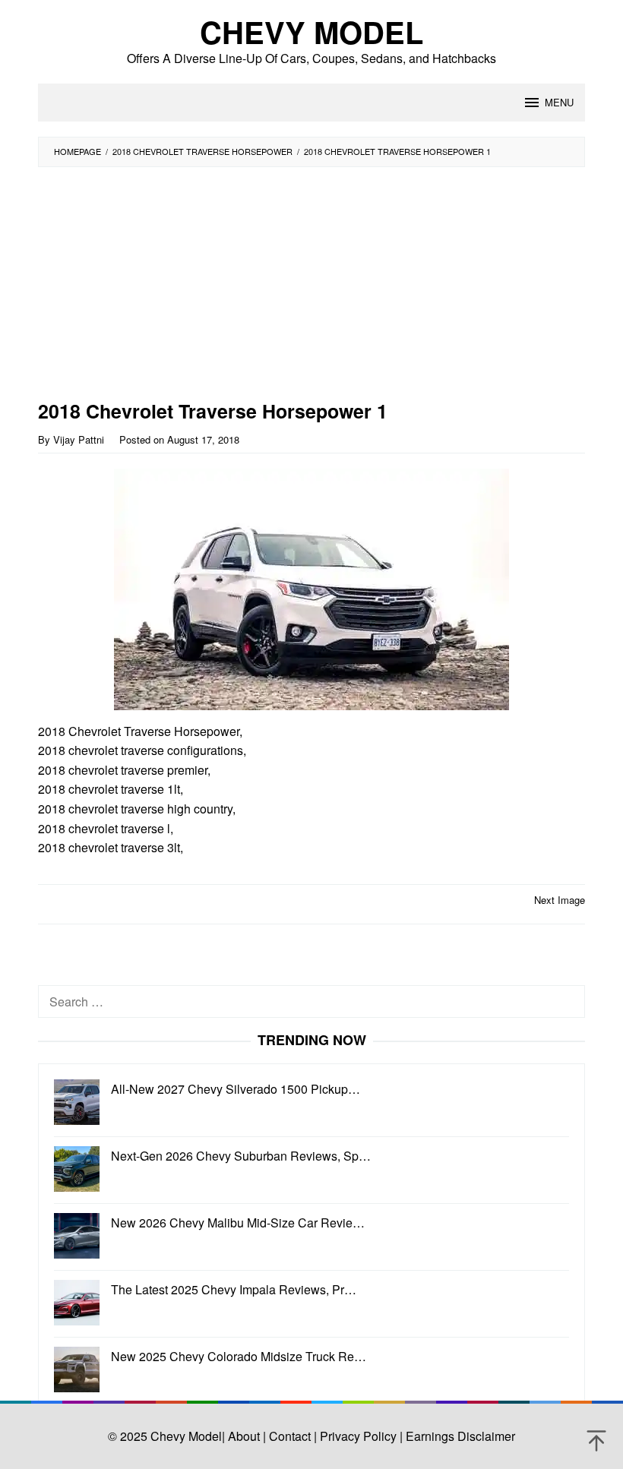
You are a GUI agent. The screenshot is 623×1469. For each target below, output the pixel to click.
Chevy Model (311, 31)
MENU (559, 102)
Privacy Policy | (360, 1436)
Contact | (291, 1436)
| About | (244, 1436)
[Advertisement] (277, 288)
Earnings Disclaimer (459, 1436)
